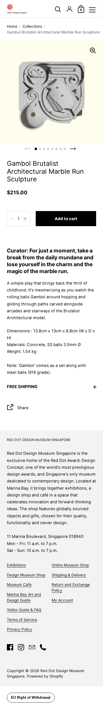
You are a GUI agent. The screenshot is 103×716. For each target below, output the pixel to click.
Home (12, 26)
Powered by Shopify (45, 676)
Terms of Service (22, 619)
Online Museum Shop (70, 565)
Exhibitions (16, 565)
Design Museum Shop (26, 575)
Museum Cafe (19, 584)
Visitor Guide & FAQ (24, 610)
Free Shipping (22, 386)
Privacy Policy (19, 629)
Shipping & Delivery (69, 575)
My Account (62, 600)
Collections (32, 26)
